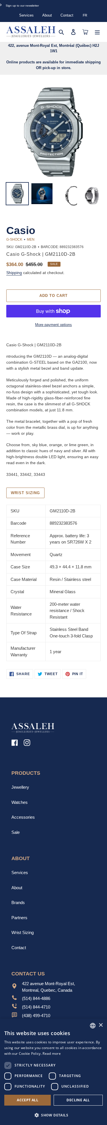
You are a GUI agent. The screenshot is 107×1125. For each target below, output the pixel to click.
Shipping (14, 272)
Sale (15, 832)
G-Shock (14, 239)
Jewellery (20, 787)
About (47, 15)
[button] (53, 1115)
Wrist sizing (25, 493)
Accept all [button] (27, 1100)
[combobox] (93, 1026)
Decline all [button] (78, 1100)
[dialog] (53, 1072)
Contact (66, 15)
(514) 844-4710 (36, 1007)
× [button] (100, 1025)
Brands (18, 902)
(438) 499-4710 (36, 1015)
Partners (19, 917)
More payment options (53, 325)
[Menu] (97, 32)
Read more (52, 1053)
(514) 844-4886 (36, 998)
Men (31, 239)
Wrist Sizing (22, 932)
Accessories (23, 817)
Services (26, 15)
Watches (19, 802)
